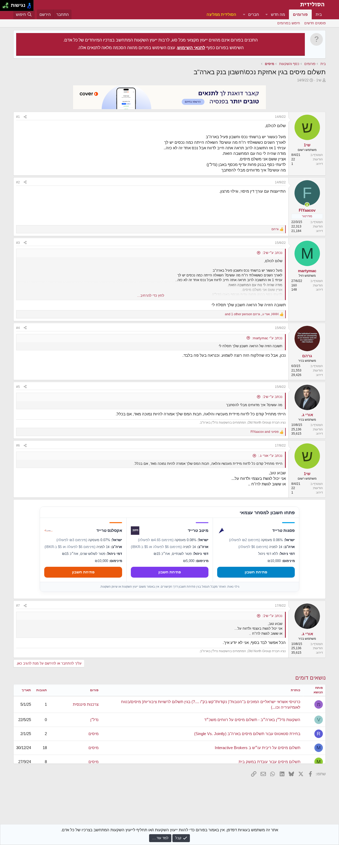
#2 (18, 182)
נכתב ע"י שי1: (272, 253)
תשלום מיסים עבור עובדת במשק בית (269, 761)
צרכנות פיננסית (86, 704)
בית (319, 14)
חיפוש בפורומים (288, 23)
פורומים (300, 14)
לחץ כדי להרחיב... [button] (150, 296)
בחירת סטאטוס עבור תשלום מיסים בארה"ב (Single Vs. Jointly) (247, 733)
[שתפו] (25, 117)
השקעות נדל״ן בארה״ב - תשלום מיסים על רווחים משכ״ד (252, 719)
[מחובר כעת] (307, 204)
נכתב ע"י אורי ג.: (270, 456)
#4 (18, 328)
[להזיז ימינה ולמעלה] (7, 4)
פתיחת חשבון (256, 572)
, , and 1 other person (252, 314)
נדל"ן (94, 719)
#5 (18, 387)
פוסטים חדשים (315, 23)
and (265, 432)
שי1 (318, 80)
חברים (253, 14)
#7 (18, 605)
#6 (18, 445)
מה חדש (278, 14)
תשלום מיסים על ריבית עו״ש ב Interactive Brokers (257, 747)
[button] (266, 14)
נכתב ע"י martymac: (267, 338)
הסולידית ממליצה (221, 14)
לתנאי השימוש (191, 47)
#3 (18, 243)
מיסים (93, 733)
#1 (18, 117)
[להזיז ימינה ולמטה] (7, 7)
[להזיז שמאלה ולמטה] (4, 7)
